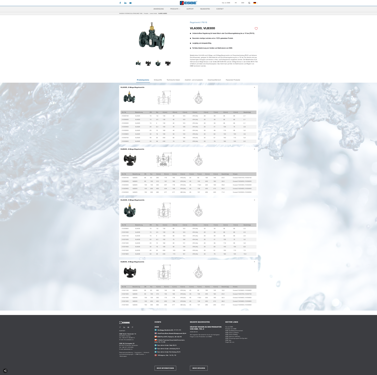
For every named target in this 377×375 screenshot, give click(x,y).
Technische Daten (173, 80)
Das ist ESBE (226, 3)
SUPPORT (190, 9)
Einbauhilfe (158, 80)
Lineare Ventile (153, 13)
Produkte (146, 13)
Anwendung (159, 9)
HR (236, 3)
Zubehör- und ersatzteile (194, 80)
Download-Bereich (214, 80)
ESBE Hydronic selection (232, 336)
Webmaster (123, 356)
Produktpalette (143, 80)
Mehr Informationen (165, 368)
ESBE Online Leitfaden (232, 332)
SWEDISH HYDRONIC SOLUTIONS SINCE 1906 (130, 13)
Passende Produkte (233, 80)
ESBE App (228, 340)
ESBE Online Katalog (231, 334)
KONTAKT (219, 9)
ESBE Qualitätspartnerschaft (234, 330)
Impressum (138, 352)
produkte (174, 9)
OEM (242, 3)
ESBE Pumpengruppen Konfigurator (236, 338)
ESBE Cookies (140, 354)
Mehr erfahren (199, 368)
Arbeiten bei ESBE (230, 328)
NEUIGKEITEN (205, 9)
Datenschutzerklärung (126, 352)
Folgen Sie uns (229, 342)
